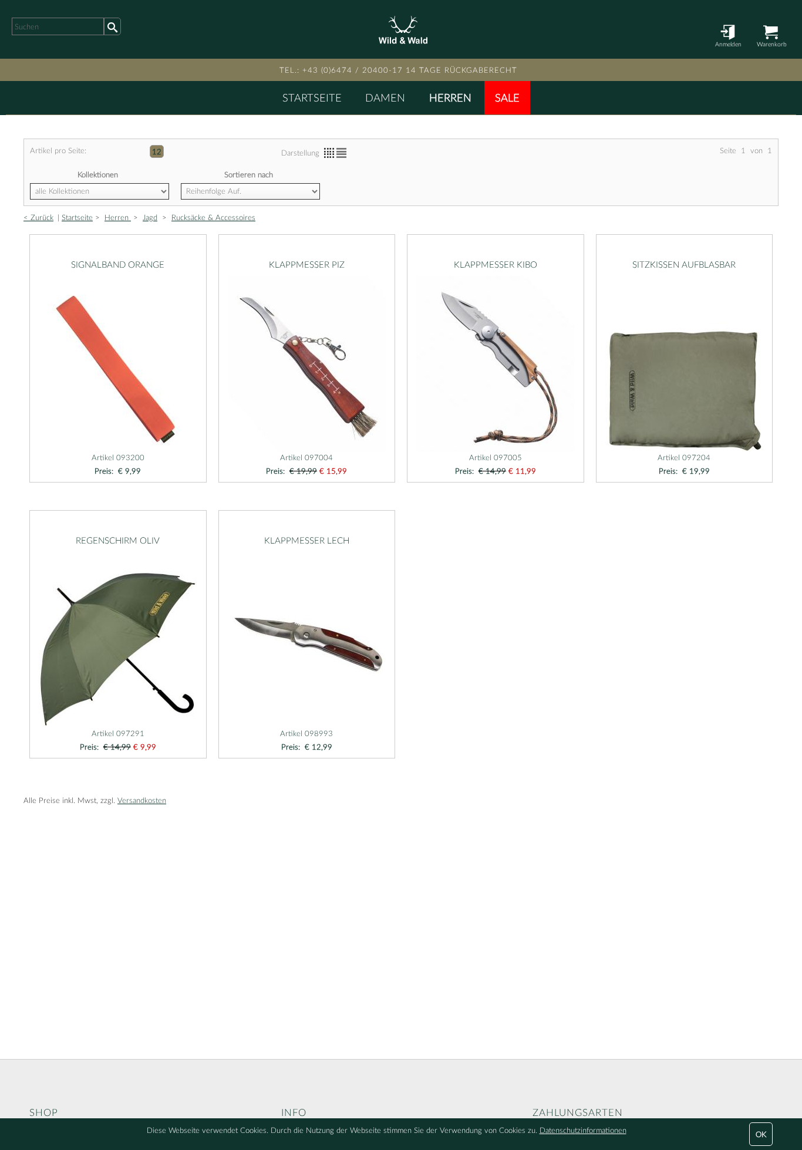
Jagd (150, 217)
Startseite (312, 97)
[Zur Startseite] (401, 29)
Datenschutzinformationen (583, 1130)
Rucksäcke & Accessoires (213, 217)
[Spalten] (329, 153)
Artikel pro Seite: (58, 150)
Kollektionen (97, 174)
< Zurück (38, 217)
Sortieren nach (248, 174)
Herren (450, 97)
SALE (507, 97)
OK (761, 1134)
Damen (385, 97)
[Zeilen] (341, 153)
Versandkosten (141, 800)
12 (156, 151)
